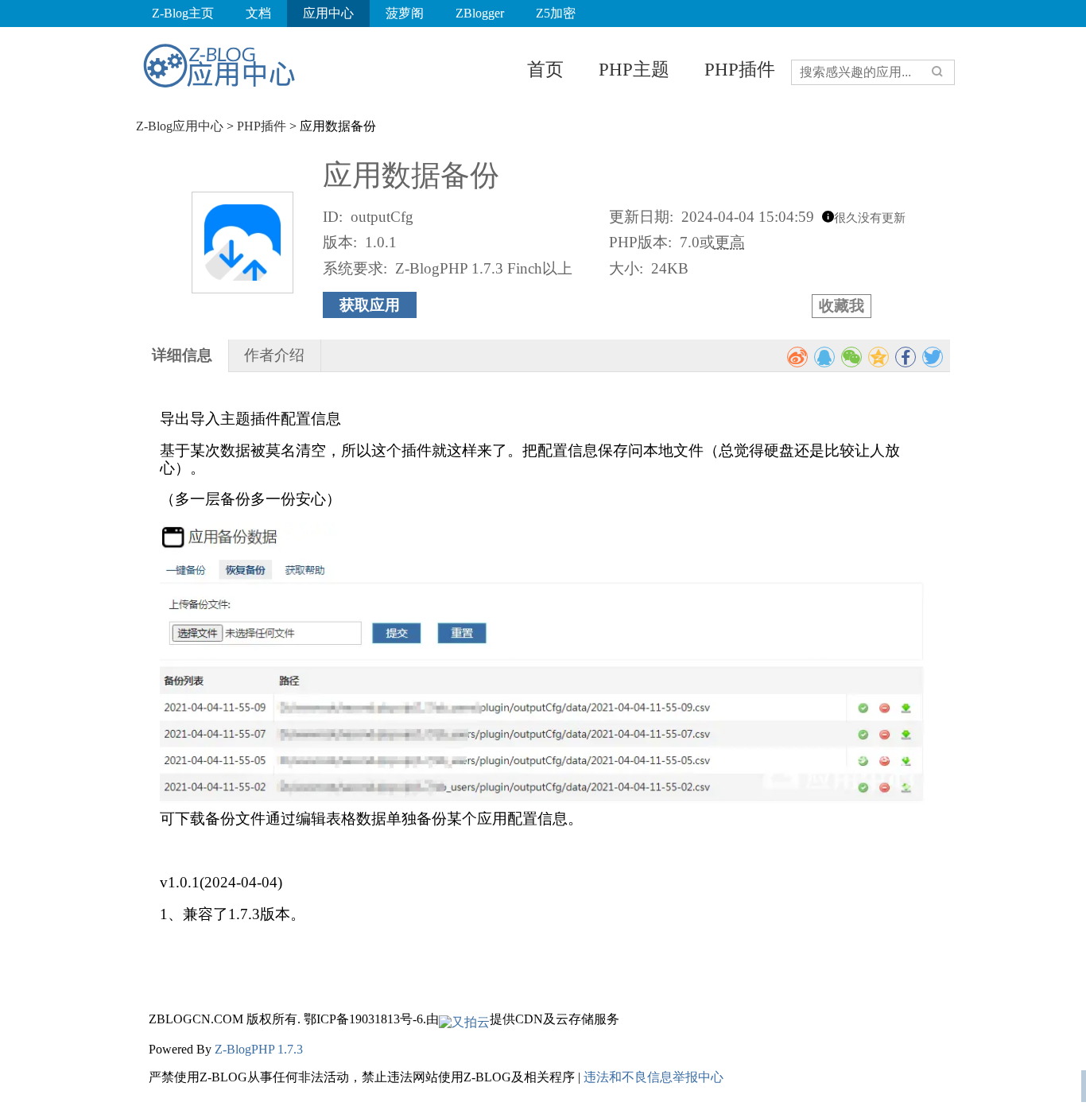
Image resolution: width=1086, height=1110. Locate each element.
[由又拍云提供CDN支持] (464, 1019)
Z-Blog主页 (183, 13)
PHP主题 (634, 70)
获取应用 (369, 305)
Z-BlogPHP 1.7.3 (259, 1049)
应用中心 (328, 13)
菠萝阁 (405, 13)
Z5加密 (556, 13)
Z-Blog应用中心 (179, 126)
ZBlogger (480, 13)
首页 (545, 70)
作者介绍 (274, 355)
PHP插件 (739, 70)
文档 (258, 13)
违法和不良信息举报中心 (653, 1077)
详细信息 (182, 355)
